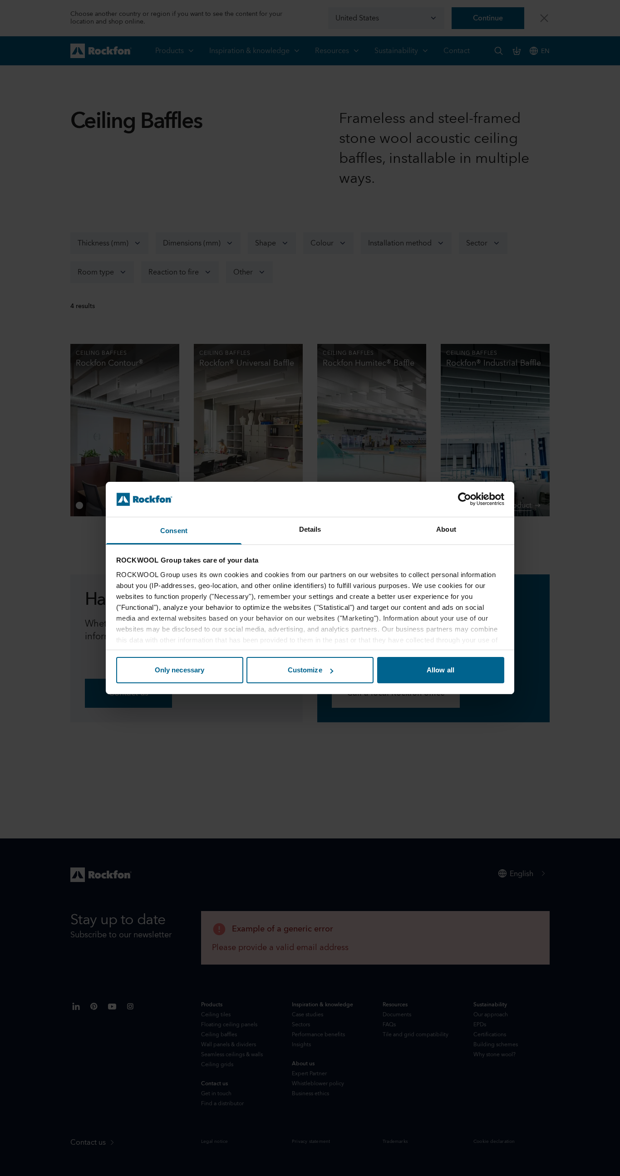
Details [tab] (310, 529)
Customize (305, 670)
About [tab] (446, 529)
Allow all (440, 670)
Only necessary (179, 670)
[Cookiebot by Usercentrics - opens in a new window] (464, 499)
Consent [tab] (173, 530)
